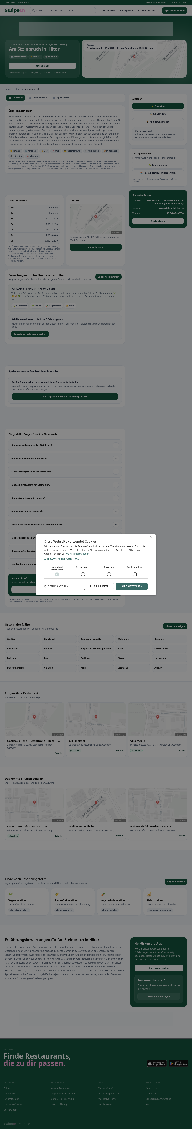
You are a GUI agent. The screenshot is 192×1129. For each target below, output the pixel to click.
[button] (96, 559)
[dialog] (96, 564)
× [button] (151, 537)
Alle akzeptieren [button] (132, 586)
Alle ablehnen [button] (99, 586)
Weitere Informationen (77, 553)
